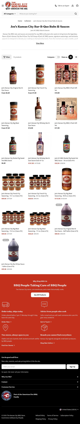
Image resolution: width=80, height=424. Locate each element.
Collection (27, 21)
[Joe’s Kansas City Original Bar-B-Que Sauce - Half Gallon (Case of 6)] (66, 214)
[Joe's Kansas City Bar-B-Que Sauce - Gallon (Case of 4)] (13, 250)
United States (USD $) (69, 409)
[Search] (76, 14)
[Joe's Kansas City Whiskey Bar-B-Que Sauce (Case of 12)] (40, 144)
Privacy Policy (52, 419)
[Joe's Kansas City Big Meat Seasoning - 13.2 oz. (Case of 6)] (13, 214)
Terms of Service (52, 415)
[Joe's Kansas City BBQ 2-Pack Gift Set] (66, 109)
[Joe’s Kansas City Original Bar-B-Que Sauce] (13, 74)
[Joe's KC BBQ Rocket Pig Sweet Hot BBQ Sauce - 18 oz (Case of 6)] (66, 144)
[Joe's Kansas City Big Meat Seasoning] (13, 109)
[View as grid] (70, 57)
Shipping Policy (41, 419)
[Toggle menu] (3, 6)
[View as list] (76, 57)
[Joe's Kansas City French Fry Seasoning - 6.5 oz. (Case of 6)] (40, 179)
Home (20, 21)
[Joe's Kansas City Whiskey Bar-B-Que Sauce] (40, 109)
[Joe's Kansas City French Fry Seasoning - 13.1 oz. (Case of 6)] (13, 179)
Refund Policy (40, 415)
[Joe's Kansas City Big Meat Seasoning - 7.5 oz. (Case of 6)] (40, 214)
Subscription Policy (67, 415)
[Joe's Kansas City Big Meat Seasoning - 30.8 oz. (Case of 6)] (66, 179)
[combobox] (40, 13)
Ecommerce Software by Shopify (12, 418)
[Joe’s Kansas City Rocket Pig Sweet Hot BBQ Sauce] (13, 144)
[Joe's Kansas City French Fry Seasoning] (40, 74)
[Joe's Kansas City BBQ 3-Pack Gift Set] (66, 74)
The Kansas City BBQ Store (16, 415)
